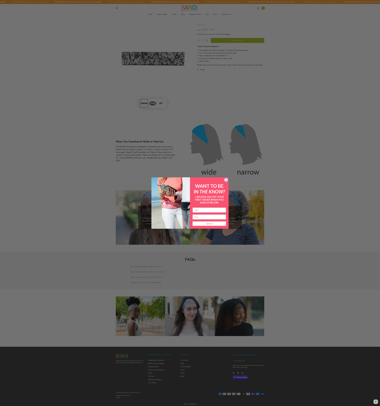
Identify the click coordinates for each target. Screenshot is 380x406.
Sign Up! (209, 224)
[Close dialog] (226, 180)
